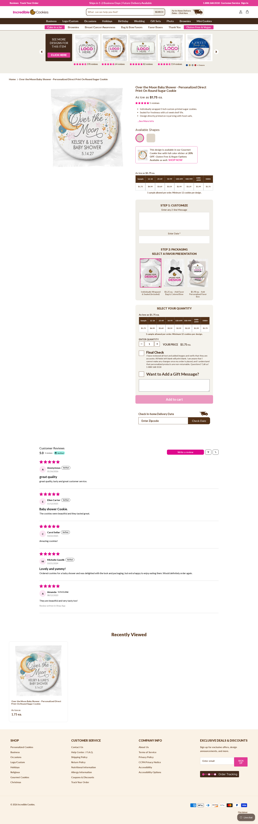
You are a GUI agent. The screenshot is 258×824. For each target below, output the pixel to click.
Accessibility (145, 767)
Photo (170, 21)
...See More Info (146, 121)
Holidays (107, 21)
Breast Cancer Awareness (100, 27)
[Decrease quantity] (141, 343)
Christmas (15, 782)
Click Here (59, 55)
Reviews (14, 3)
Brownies (185, 21)
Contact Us (77, 747)
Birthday (123, 21)
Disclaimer (243, 812)
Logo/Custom (70, 21)
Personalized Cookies (21, 747)
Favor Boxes (155, 27)
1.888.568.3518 (211, 3)
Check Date (199, 420)
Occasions (90, 21)
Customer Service (230, 3)
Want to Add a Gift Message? (172, 374)
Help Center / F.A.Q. (82, 752)
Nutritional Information (83, 767)
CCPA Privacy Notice (150, 762)
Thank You (175, 27)
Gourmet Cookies (19, 777)
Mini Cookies (204, 21)
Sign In (244, 3)
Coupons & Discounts (82, 777)
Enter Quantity (149, 339)
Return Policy (78, 762)
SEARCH (159, 12)
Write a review (185, 452)
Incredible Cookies (26, 804)
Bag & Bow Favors (131, 27)
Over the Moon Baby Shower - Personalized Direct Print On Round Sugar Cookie (63, 79)
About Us (144, 747)
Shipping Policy (79, 757)
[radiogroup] (174, 278)
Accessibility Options (150, 772)
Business (51, 21)
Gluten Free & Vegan (198, 27)
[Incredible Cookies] (30, 12)
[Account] (240, 12)
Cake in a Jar (54, 27)
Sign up (241, 761)
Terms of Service (147, 752)
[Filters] (208, 452)
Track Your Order (29, 3)
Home (12, 79)
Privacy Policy (146, 757)
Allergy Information (81, 772)
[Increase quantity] (157, 343)
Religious (15, 772)
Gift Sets (155, 21)
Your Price (170, 344)
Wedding (139, 21)
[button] (142, 103)
